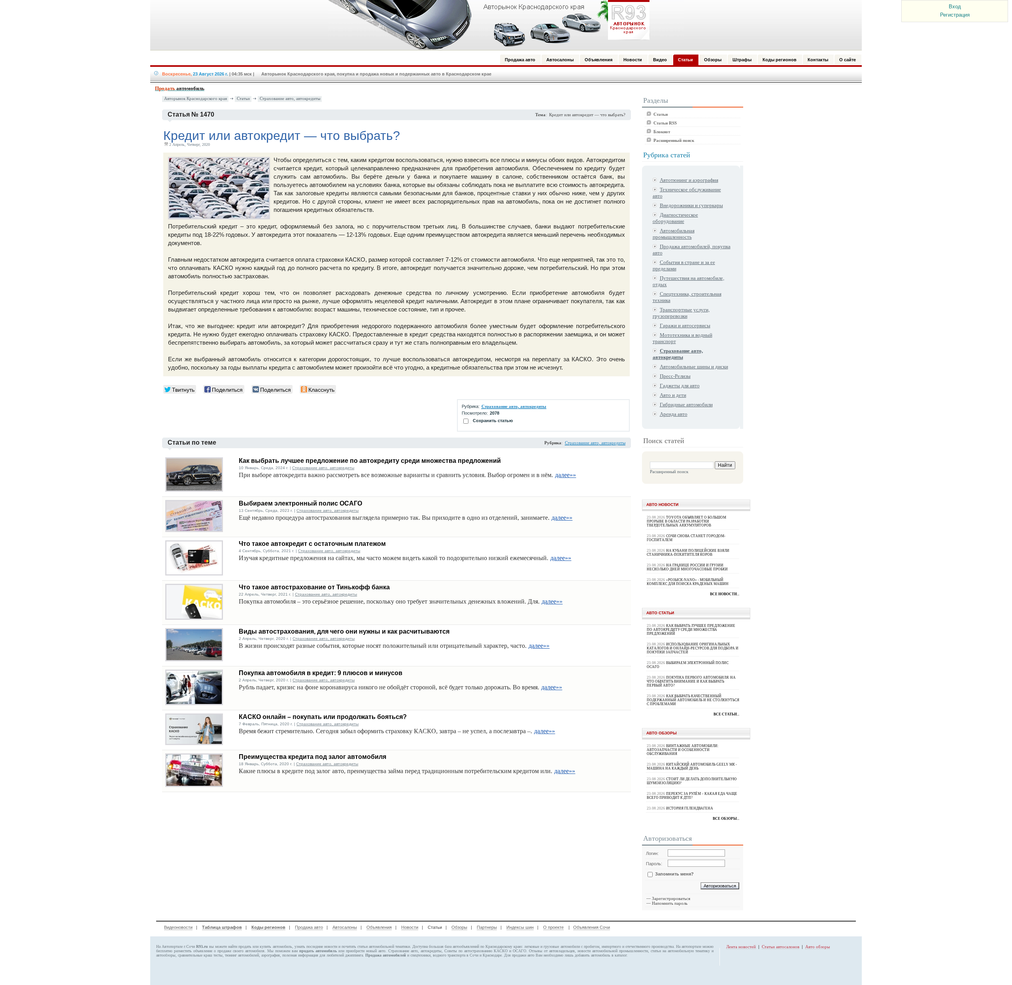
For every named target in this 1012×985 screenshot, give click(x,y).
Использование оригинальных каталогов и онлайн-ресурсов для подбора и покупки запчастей (692, 648)
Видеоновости (178, 927)
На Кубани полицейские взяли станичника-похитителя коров (688, 553)
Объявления (379, 927)
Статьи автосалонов (780, 946)
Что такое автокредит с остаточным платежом (312, 543)
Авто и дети (673, 395)
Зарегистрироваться (671, 898)
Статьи (243, 98)
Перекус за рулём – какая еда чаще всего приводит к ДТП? (692, 796)
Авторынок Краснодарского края (195, 98)
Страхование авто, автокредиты (290, 98)
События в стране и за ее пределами (684, 265)
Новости (409, 927)
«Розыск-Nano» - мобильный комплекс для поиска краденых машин (688, 582)
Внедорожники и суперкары (691, 205)
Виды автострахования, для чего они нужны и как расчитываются (344, 631)
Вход (955, 6)
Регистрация (955, 15)
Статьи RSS (665, 123)
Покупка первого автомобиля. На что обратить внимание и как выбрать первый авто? (691, 681)
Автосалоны (344, 927)
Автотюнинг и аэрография (689, 180)
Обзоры (459, 927)
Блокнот (661, 131)
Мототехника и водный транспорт (682, 338)
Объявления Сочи (591, 927)
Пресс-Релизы (675, 376)
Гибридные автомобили (686, 405)
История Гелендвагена (689, 808)
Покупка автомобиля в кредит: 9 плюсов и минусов (320, 673)
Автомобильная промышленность (674, 234)
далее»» (565, 475)
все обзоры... (726, 819)
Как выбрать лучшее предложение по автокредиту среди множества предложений (370, 460)
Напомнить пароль (669, 903)
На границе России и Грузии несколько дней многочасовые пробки (687, 567)
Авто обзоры (817, 946)
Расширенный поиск (673, 140)
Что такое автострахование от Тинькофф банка (314, 587)
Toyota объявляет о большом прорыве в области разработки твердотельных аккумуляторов (686, 521)
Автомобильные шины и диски (694, 367)
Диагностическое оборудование (675, 218)
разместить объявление (193, 951)
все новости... (724, 594)
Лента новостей (741, 946)
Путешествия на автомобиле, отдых (688, 281)
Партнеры (487, 927)
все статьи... (726, 714)
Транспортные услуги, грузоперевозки (681, 313)
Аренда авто (673, 414)
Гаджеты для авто (680, 386)
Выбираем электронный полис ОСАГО (300, 503)
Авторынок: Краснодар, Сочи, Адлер (486, 25)
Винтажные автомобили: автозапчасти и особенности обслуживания (683, 750)
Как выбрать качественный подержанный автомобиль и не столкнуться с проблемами (693, 700)
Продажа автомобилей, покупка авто (692, 249)
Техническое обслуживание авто (687, 193)
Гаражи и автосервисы (685, 325)
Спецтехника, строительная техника (687, 297)
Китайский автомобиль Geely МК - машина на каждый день (692, 766)
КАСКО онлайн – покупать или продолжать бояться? (323, 716)
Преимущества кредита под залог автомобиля (312, 756)
